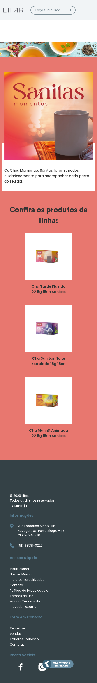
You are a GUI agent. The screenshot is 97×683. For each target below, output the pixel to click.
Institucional (19, 569)
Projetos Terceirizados (27, 579)
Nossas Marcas (21, 574)
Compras (17, 644)
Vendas (15, 633)
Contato (16, 585)
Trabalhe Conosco (24, 639)
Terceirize (17, 628)
